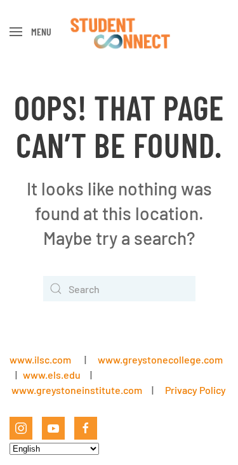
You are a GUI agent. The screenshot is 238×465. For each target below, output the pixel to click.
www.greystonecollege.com (160, 359)
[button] (30, 31)
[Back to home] (119, 31)
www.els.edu (51, 375)
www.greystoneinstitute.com (76, 390)
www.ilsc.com (40, 359)
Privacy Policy (195, 390)
